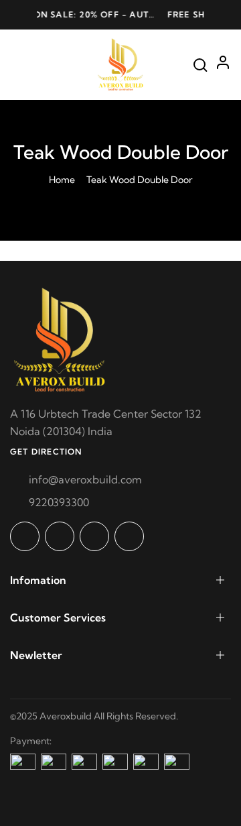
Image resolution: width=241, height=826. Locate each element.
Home (62, 180)
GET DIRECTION (46, 452)
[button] (20, 15)
